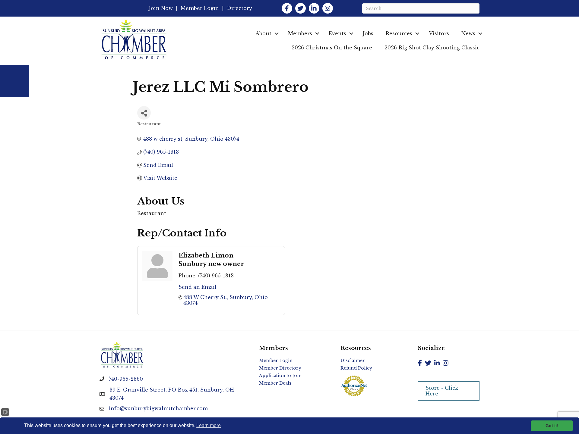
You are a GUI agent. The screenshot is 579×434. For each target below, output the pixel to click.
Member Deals (275, 383)
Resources (399, 33)
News (468, 33)
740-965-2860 (126, 379)
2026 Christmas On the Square (332, 48)
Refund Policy (356, 368)
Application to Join (280, 375)
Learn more (208, 425)
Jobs (368, 33)
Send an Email (198, 287)
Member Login (200, 8)
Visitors (439, 33)
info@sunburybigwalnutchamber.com (158, 408)
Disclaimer (352, 360)
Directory (239, 8)
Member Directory (280, 368)
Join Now (161, 8)
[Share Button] (144, 113)
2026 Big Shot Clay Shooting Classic (431, 48)
